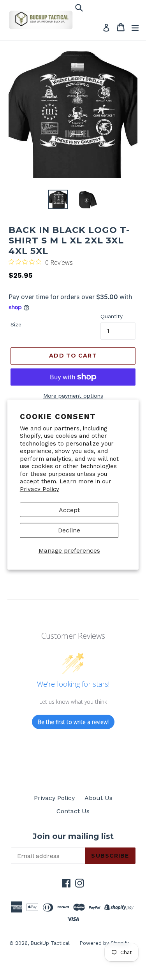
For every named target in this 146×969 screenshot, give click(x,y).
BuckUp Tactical (50, 943)
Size (16, 324)
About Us (98, 798)
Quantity (111, 316)
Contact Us (73, 811)
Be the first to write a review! (73, 722)
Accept (69, 510)
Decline (69, 530)
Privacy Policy (39, 488)
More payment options (73, 396)
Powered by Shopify (104, 943)
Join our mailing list (73, 836)
